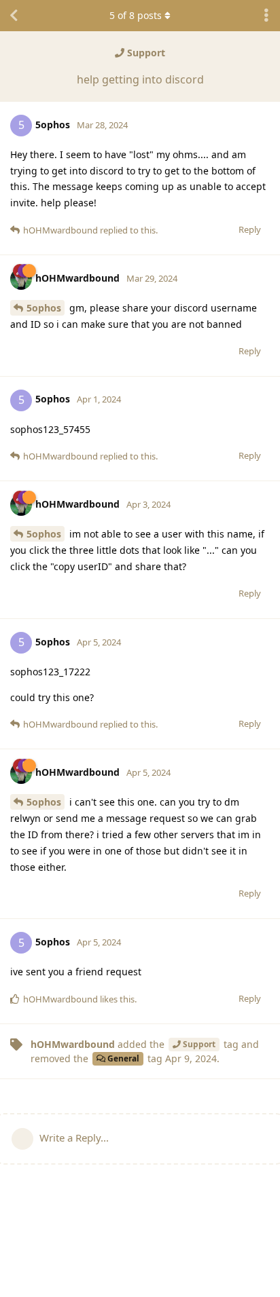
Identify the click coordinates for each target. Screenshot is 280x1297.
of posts (135, 15)
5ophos (44, 307)
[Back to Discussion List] (13, 15)
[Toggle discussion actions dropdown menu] (266, 15)
